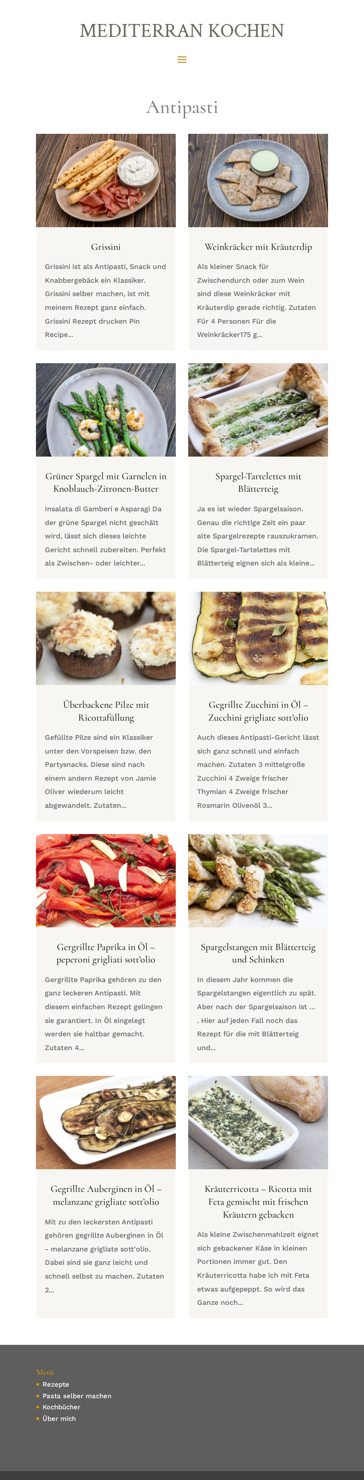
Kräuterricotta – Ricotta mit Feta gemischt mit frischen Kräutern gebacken (258, 1201)
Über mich (59, 1419)
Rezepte (56, 1384)
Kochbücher (61, 1407)
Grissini (106, 247)
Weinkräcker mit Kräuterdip (258, 247)
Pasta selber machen (77, 1396)
